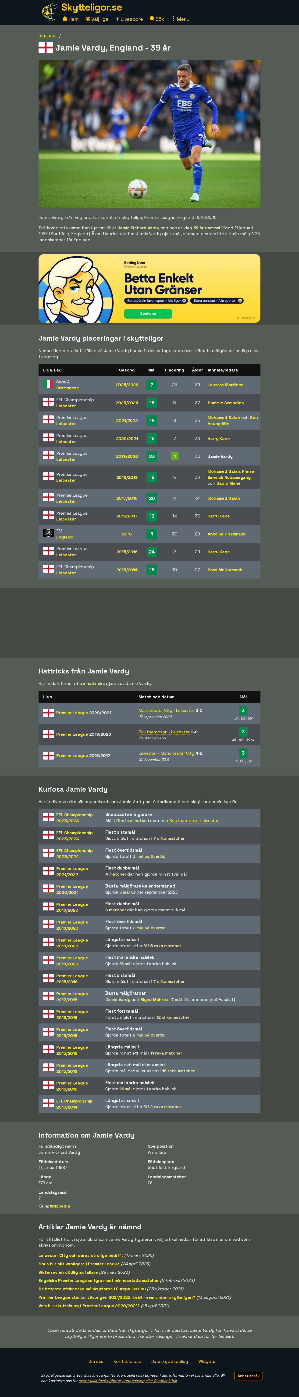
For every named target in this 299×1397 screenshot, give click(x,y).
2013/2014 (127, 569)
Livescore (131, 19)
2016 (127, 534)
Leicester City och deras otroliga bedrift (81, 1255)
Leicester (66, 405)
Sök (159, 19)
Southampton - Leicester (164, 732)
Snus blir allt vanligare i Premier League (79, 1263)
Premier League (83, 712)
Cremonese (67, 387)
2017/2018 (127, 498)
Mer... (182, 19)
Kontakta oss (127, 1361)
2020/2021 (127, 438)
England (64, 537)
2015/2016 (127, 551)
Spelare (48, 36)
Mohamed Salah (224, 417)
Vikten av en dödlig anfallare (68, 1272)
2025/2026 (127, 384)
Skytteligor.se (91, 7)
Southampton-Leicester (194, 820)
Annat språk (249, 1375)
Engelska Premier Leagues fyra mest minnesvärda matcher (99, 1280)
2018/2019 (127, 477)
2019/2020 (127, 456)
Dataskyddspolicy (169, 1361)
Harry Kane (219, 438)
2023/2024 (127, 402)
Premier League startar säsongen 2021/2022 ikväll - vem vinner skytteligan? (117, 1297)
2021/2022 (127, 420)
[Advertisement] (149, 623)
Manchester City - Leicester (166, 710)
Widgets (206, 1361)
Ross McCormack (225, 569)
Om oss (96, 1361)
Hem (73, 19)
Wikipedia (60, 1206)
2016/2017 (127, 516)
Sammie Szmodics (226, 402)
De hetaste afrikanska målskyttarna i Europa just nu (92, 1288)
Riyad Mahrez (154, 999)
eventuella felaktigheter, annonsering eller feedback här (127, 1380)
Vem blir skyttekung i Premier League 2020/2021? (89, 1305)
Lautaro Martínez (225, 384)
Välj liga (99, 19)
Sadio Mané (229, 483)
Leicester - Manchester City (166, 753)
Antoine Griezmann (227, 534)
